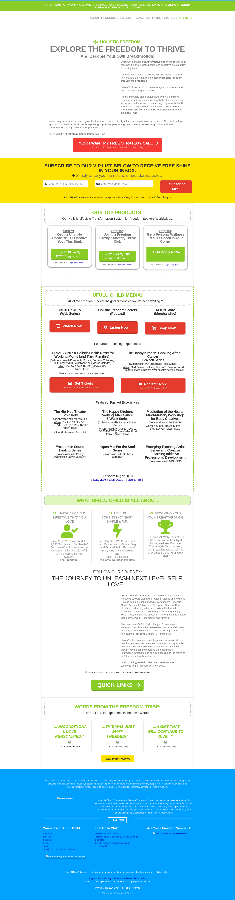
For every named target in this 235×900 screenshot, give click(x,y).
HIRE (157, 17)
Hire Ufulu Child (102, 846)
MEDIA (126, 17)
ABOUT (94, 17)
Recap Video (99, 479)
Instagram (47, 840)
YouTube (47, 837)
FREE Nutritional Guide (106, 833)
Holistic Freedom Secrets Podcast (59, 849)
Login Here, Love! (76, 263)
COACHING (143, 17)
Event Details (116, 479)
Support (92, 878)
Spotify (46, 846)
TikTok (46, 843)
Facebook (47, 833)
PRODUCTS (110, 17)
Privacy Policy (104, 878)
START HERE (183, 17)
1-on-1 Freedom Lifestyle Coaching (112, 843)
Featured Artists (134, 479)
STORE (168, 17)
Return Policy (140, 878)
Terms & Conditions (122, 878)
